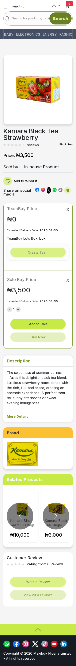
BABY (9, 34)
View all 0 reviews (38, 595)
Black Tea (66, 144)
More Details (17, 416)
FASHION (67, 34)
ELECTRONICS (28, 34)
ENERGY (50, 34)
